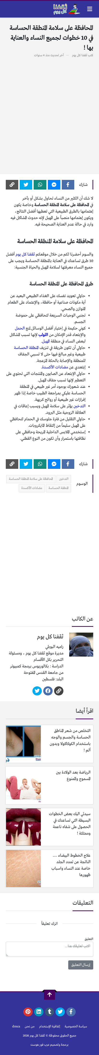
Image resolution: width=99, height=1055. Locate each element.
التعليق (89, 939)
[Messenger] (54, 184)
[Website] (58, 690)
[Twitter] (26, 184)
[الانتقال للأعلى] (49, 995)
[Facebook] (68, 184)
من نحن (30, 1027)
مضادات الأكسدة (55, 367)
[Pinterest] (28, 1012)
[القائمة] (89, 9)
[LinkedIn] (38, 1012)
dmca (16, 1027)
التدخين (80, 406)
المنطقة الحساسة (26, 347)
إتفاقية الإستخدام (49, 1027)
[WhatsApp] (40, 184)
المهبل (46, 341)
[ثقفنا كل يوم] (66, 9)
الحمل (20, 328)
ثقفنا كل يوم (79, 55)
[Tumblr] (49, 1012)
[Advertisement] (49, 113)
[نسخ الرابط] (12, 184)
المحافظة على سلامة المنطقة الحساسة (31, 479)
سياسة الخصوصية (76, 1027)
